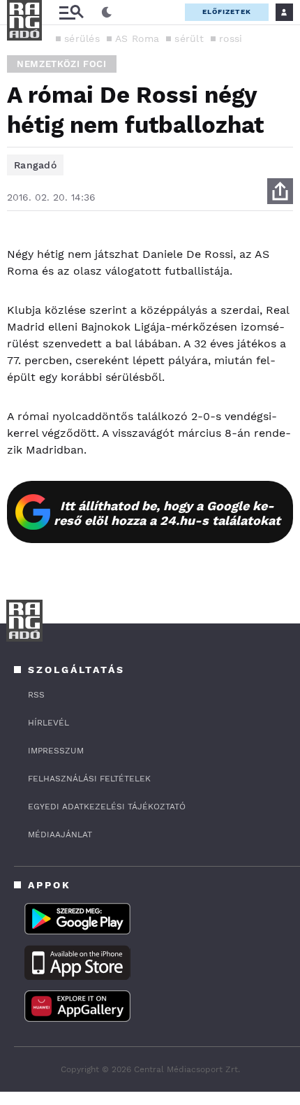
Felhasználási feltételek (89, 778)
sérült (189, 38)
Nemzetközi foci (62, 64)
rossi (231, 38)
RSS (36, 695)
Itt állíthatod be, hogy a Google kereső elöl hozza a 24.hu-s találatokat (167, 513)
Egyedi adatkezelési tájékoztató (107, 806)
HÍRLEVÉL (48, 723)
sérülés (82, 38)
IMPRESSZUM (56, 751)
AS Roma (137, 38)
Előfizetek (226, 11)
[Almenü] (71, 12)
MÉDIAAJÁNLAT (60, 834)
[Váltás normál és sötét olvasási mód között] (106, 12)
